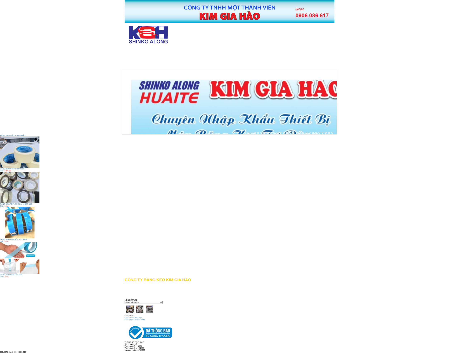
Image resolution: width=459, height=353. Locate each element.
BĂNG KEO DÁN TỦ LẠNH (11, 275)
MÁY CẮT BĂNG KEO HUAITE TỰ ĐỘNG (283, 50)
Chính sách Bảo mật (133, 317)
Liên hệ (225, 66)
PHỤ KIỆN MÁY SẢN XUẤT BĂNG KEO (157, 66)
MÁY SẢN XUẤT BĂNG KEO (224, 58)
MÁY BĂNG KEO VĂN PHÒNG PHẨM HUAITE (162, 58)
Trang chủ (139, 50)
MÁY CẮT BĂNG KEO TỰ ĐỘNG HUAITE (216, 50)
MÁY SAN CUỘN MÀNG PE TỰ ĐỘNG (280, 58)
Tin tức (202, 66)
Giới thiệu (168, 50)
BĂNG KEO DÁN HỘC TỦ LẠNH (13, 239)
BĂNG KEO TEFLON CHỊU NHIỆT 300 (16, 204)
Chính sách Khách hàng (135, 319)
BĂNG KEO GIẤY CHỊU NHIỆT (12, 169)
